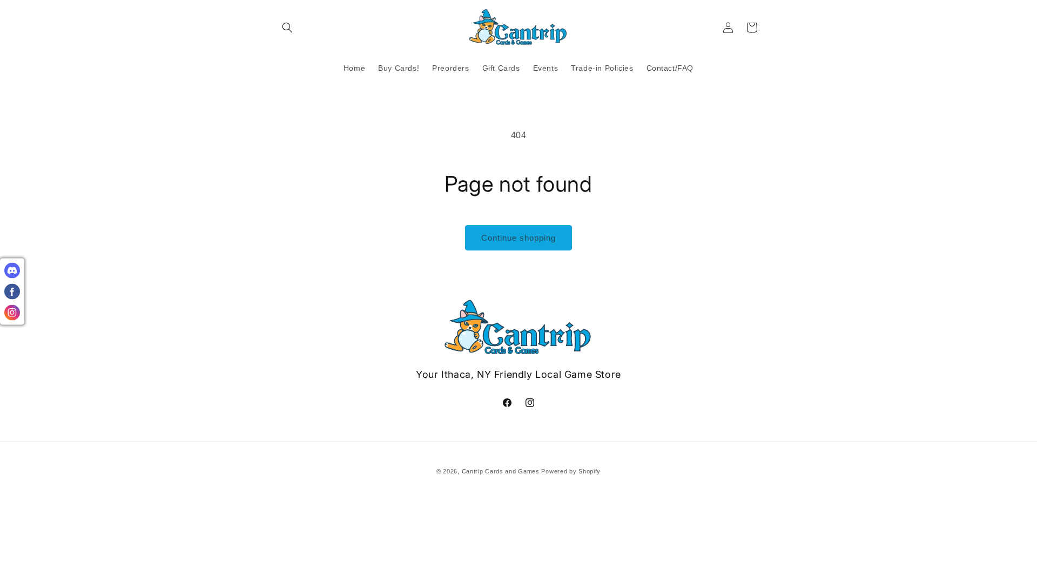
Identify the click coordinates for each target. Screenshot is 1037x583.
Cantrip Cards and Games (501, 471)
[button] (287, 27)
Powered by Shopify (571, 471)
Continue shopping (518, 237)
